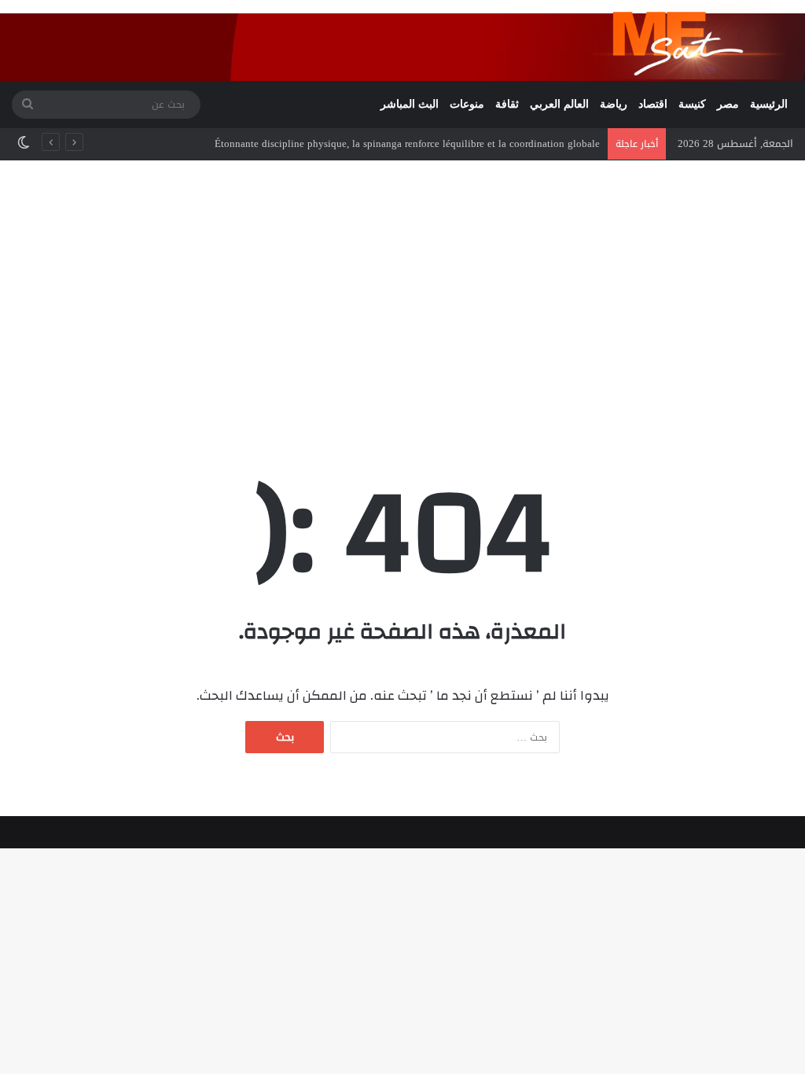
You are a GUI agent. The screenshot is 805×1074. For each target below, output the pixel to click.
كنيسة (692, 104)
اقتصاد (652, 104)
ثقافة (507, 104)
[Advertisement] (402, 294)
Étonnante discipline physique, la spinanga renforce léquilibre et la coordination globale (407, 143)
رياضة (613, 104)
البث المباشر (409, 104)
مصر (728, 104)
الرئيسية (769, 104)
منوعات (467, 104)
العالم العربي (559, 104)
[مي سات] (692, 40)
